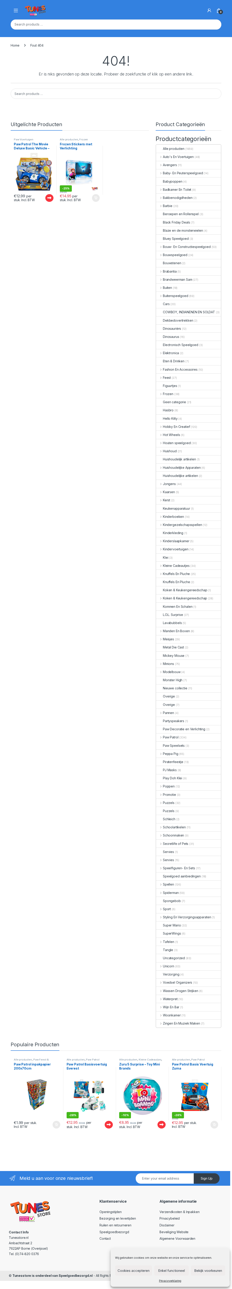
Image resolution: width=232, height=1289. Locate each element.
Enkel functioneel (171, 1270)
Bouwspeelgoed (175, 255)
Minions (168, 664)
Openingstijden (110, 1212)
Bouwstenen (172, 263)
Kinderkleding (173, 533)
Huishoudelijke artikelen (180, 476)
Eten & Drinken (173, 361)
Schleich (169, 819)
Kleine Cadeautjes (176, 566)
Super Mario (172, 925)
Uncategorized (174, 958)
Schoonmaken (173, 835)
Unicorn (168, 966)
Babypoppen (172, 181)
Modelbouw (172, 672)
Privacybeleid (170, 1218)
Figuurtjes (170, 386)
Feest (167, 377)
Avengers (170, 165)
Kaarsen (169, 492)
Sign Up (207, 1178)
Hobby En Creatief (176, 427)
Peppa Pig (170, 754)
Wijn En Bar (171, 1007)
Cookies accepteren (134, 1270)
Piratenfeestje (173, 762)
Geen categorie (174, 402)
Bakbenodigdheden (178, 198)
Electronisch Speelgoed (180, 345)
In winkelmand (91, 198)
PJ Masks (170, 770)
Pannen (168, 713)
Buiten (167, 288)
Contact (105, 1238)
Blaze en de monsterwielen (183, 230)
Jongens (169, 484)
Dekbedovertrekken (178, 320)
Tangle (168, 950)
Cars (166, 304)
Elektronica (171, 353)
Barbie (167, 206)
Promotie (169, 794)
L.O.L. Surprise (173, 615)
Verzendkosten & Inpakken (180, 1212)
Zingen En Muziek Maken (181, 1023)
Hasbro (168, 410)
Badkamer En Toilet (177, 189)
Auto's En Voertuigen (178, 157)
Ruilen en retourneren (115, 1225)
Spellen (168, 884)
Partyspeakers (173, 721)
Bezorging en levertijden (117, 1218)
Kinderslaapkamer (176, 541)
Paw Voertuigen (23, 139)
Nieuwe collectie (175, 688)
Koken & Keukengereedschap (185, 590)
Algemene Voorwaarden (177, 1238)
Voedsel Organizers (177, 982)
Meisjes (168, 639)
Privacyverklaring (170, 1280)
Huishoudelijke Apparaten (182, 467)
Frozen (83, 139)
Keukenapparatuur (176, 508)
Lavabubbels (172, 623)
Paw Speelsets (174, 745)
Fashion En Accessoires (180, 369)
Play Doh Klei (172, 778)
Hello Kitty (170, 418)
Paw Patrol (170, 737)
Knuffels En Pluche (176, 574)
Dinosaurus (171, 337)
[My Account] (209, 10)
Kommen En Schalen (178, 606)
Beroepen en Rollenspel (181, 214)
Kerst (166, 500)
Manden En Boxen (176, 631)
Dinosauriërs (172, 328)
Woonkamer (172, 1015)
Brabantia (170, 271)
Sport (167, 909)
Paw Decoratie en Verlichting (184, 729)
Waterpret (170, 999)
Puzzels (168, 803)
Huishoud (170, 451)
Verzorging (171, 974)
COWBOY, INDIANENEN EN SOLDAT (189, 312)
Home (15, 45)
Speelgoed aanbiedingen (182, 876)
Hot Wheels (171, 435)
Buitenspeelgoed (175, 296)
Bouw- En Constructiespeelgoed (187, 247)
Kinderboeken (173, 516)
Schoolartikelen (174, 827)
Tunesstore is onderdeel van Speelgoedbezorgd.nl (52, 1275)
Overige (169, 696)
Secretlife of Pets (175, 844)
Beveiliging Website (174, 1232)
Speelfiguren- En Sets (179, 868)
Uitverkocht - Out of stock (45, 198)
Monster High (172, 680)
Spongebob (172, 901)
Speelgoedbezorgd (114, 1232)
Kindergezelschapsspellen (182, 525)
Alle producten (69, 139)
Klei (165, 557)
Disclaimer (167, 1225)
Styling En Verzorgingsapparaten (187, 917)
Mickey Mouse (173, 655)
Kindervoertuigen (175, 549)
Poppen (169, 786)
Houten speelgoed (177, 443)
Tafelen (168, 942)
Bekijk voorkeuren (208, 1270)
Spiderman (171, 893)
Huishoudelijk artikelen (179, 459)
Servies (168, 852)
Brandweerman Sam (177, 279)
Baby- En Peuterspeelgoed (183, 173)
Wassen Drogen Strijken (180, 991)
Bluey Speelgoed (176, 238)
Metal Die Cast (173, 647)
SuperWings (172, 933)
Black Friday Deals (176, 222)
